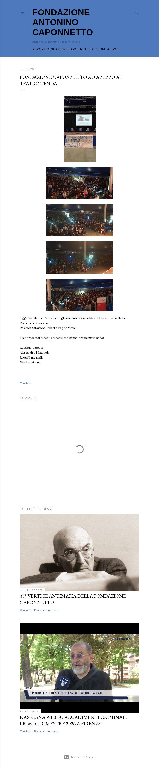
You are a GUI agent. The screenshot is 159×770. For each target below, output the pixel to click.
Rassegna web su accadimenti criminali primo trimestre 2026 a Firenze (73, 720)
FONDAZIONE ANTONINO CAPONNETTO (62, 22)
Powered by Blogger (83, 757)
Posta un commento (46, 610)
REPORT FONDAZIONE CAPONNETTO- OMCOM (68, 49)
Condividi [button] (25, 383)
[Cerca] (136, 11)
